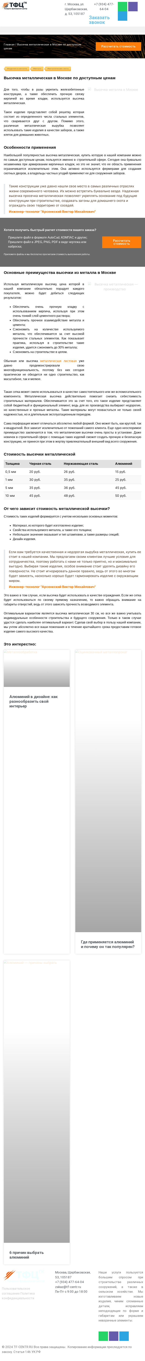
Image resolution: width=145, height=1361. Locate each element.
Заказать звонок (99, 20)
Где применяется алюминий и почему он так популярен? (108, 944)
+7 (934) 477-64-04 (69, 1282)
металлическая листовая (58, 361)
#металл (37, 69)
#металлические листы (58, 69)
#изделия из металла (17, 69)
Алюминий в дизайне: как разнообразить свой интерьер (33, 701)
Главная (9, 44)
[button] (72, 30)
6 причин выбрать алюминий (26, 1255)
